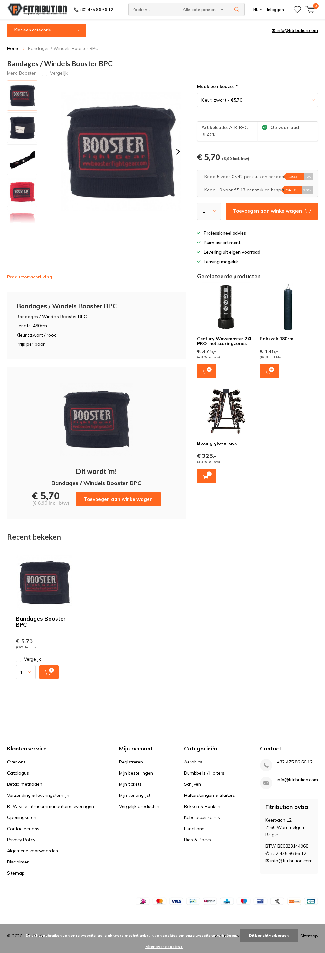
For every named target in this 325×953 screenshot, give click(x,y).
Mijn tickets (130, 784)
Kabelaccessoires (202, 817)
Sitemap (16, 873)
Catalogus (18, 773)
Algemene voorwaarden (32, 851)
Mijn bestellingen (136, 773)
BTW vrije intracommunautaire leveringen (50, 806)
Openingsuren (21, 817)
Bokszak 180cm (276, 339)
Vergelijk (32, 659)
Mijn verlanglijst (134, 795)
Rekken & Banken (202, 806)
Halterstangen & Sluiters (209, 795)
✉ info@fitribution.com (295, 30)
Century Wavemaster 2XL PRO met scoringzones (225, 341)
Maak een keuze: (217, 86)
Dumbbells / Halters (204, 773)
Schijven (192, 784)
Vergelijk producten (139, 806)
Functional (195, 828)
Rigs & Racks (197, 840)
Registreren (131, 762)
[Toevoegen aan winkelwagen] (49, 672)
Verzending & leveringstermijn (38, 795)
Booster (27, 73)
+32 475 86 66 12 (295, 762)
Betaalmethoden (24, 784)
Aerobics (193, 762)
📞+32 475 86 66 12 (93, 9)
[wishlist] (297, 9)
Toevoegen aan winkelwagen (118, 499)
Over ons (16, 762)
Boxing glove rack (217, 443)
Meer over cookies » (164, 946)
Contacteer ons (23, 828)
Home (13, 48)
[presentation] (178, 151)
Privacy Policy (21, 840)
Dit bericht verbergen (269, 935)
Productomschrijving (29, 277)
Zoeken (237, 9)
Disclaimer (18, 862)
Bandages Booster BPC (41, 621)
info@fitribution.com (297, 780)
